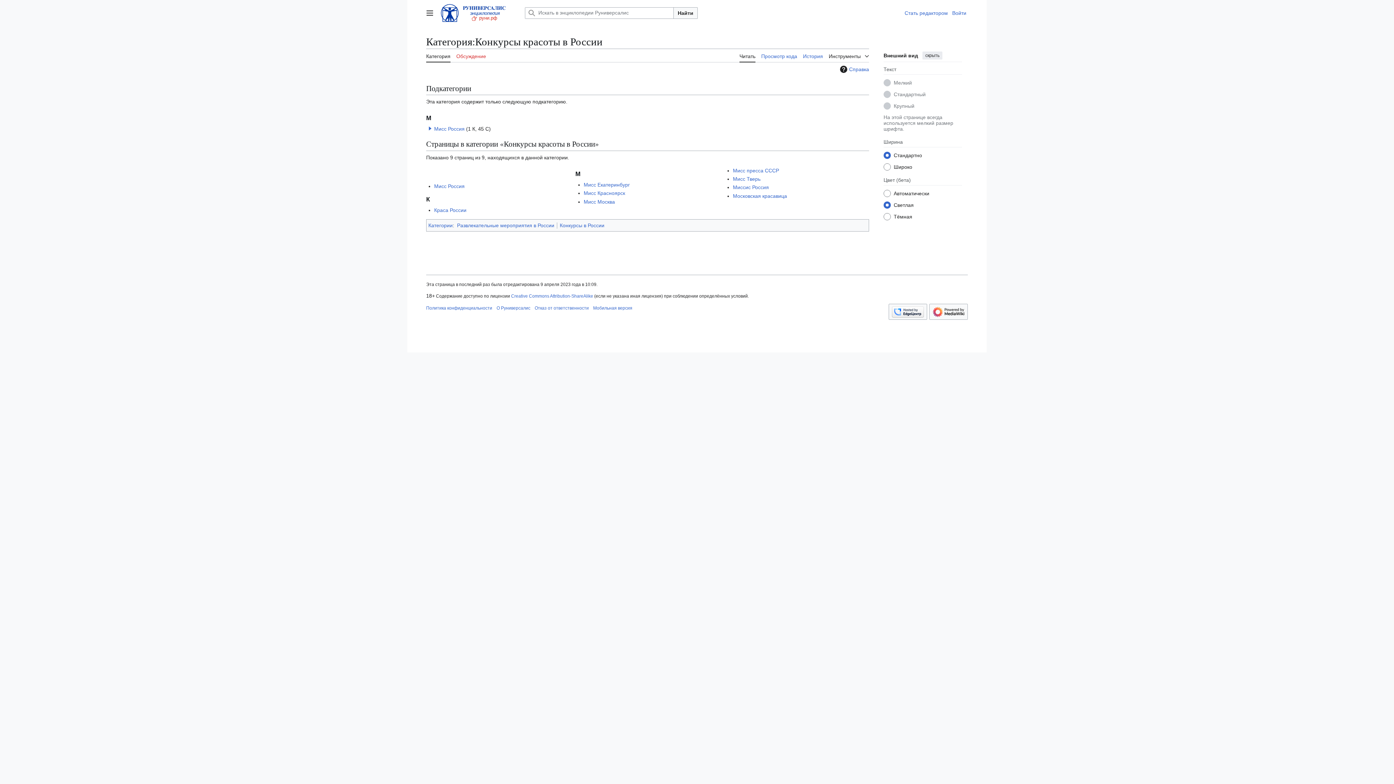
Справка (859, 69)
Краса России (450, 210)
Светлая (904, 205)
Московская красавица (760, 196)
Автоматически (911, 193)
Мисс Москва (599, 202)
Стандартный (910, 94)
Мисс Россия (449, 129)
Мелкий (903, 83)
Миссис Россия (751, 187)
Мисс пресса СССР (756, 170)
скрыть (932, 55)
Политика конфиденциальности (459, 308)
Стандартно (908, 155)
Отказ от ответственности (562, 308)
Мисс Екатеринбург (607, 185)
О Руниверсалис (513, 308)
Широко (903, 167)
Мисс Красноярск (604, 193)
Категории (440, 225)
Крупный (904, 106)
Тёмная (903, 217)
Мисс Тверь (747, 179)
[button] (430, 13)
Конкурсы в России (582, 225)
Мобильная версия (612, 308)
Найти (685, 13)
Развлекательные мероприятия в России (505, 225)
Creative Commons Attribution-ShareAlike (552, 296)
